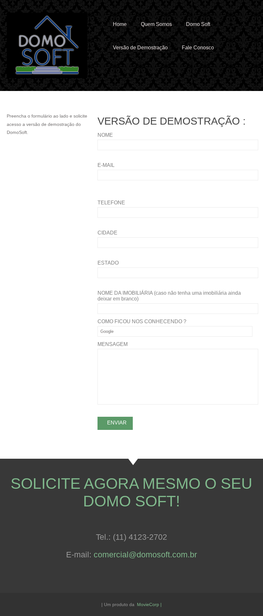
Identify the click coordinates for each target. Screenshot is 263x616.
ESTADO (108, 263)
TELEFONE (111, 202)
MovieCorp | (149, 604)
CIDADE (107, 232)
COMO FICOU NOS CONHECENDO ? (142, 321)
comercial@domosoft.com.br (145, 554)
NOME (105, 135)
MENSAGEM (113, 344)
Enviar (117, 422)
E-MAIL (106, 165)
